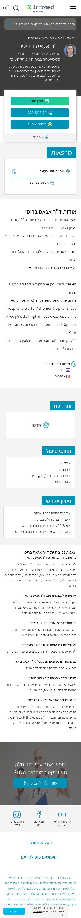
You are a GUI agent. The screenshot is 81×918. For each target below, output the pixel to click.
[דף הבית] (40, 8)
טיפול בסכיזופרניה (21, 75)
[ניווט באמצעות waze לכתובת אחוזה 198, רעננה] (14, 171)
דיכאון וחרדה (52, 80)
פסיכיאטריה (57, 38)
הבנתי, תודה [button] (14, 911)
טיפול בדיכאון (43, 71)
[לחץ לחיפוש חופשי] (9, 24)
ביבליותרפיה (27, 66)
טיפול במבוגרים (43, 75)
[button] (16, 8)
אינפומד (71, 38)
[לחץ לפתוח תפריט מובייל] (73, 8)
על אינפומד (38, 842)
